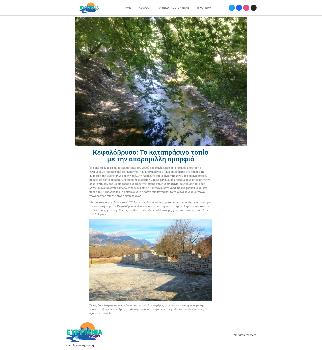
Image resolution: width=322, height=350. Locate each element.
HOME (127, 7)
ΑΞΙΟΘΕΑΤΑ (145, 7)
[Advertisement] (235, 199)
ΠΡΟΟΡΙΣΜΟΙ (204, 7)
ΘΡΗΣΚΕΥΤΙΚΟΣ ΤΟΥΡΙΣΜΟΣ (174, 7)
